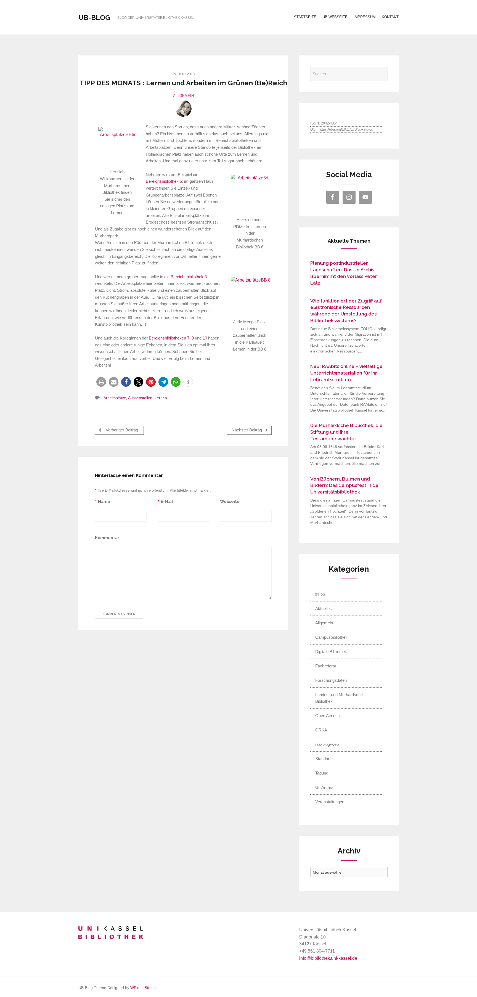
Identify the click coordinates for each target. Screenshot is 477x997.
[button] (101, 382)
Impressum (365, 17)
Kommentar (107, 537)
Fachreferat (325, 666)
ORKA (321, 730)
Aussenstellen (140, 398)
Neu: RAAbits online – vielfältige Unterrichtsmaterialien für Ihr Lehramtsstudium (346, 373)
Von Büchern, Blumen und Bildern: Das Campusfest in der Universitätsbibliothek (345, 485)
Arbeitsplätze (115, 398)
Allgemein (183, 96)
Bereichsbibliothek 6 (164, 181)
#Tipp (320, 594)
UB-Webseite (335, 17)
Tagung (321, 773)
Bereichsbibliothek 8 (189, 277)
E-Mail (167, 501)
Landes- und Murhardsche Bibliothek (339, 698)
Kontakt (390, 17)
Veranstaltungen (329, 801)
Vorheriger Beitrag (121, 430)
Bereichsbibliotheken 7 (169, 338)
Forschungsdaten (331, 680)
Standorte (324, 758)
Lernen (161, 398)
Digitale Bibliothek (331, 651)
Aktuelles (323, 608)
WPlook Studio (143, 988)
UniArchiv (324, 787)
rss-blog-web (327, 744)
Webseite (230, 501)
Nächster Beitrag (247, 430)
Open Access (327, 715)
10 (205, 338)
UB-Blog (94, 17)
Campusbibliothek (331, 637)
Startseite (305, 17)
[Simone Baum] (183, 108)
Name (104, 501)
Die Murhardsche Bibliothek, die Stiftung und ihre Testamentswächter (346, 432)
